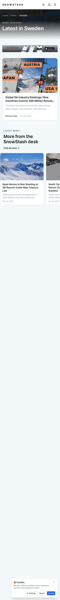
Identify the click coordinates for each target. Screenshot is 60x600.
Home (5, 15)
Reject (42, 593)
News (13, 15)
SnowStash (13, 4)
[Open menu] (43, 4)
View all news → (11, 148)
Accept (51, 593)
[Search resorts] (49, 4)
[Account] (55, 4)
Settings (32, 593)
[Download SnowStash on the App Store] (30, 48)
